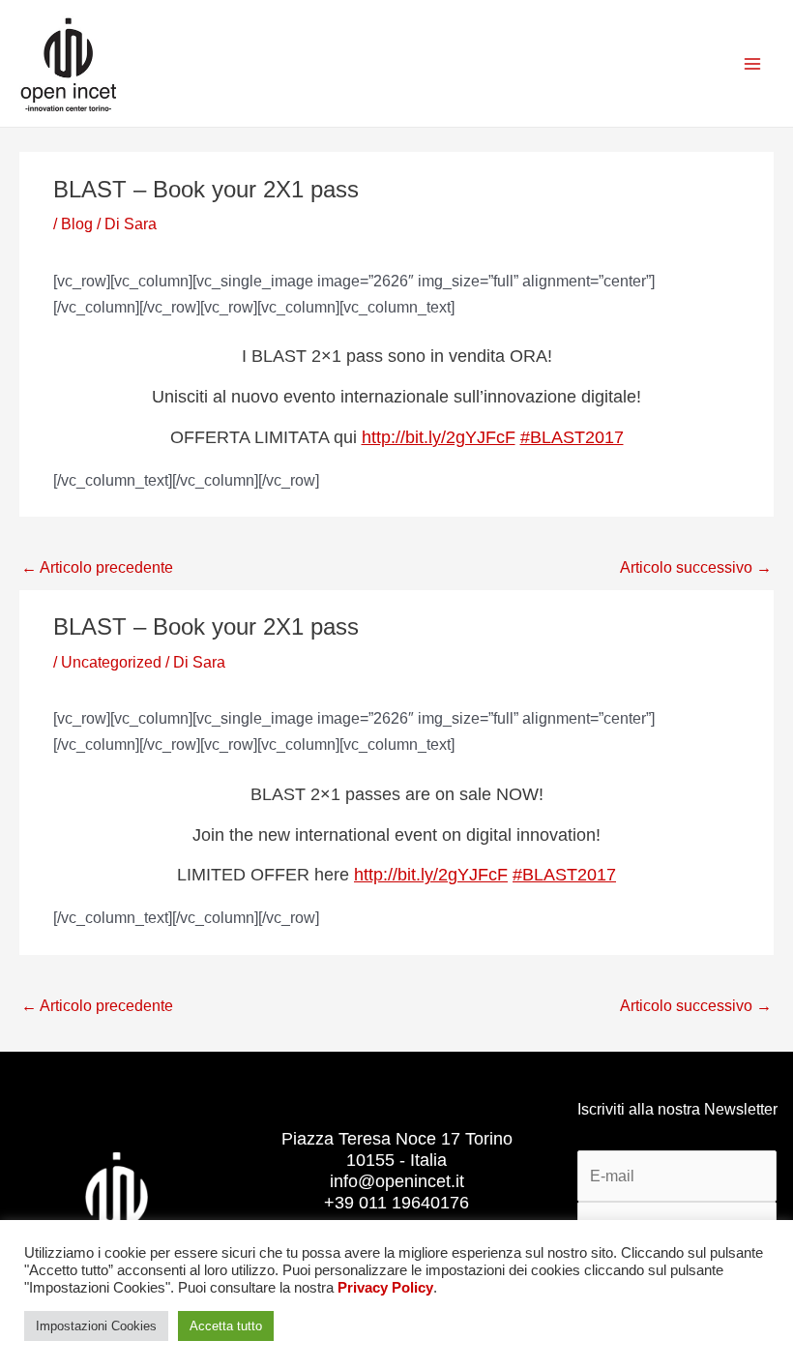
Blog (77, 223)
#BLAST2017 (572, 437)
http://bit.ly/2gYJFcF (438, 437)
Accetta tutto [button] (226, 1326)
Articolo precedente (97, 567)
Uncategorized (111, 661)
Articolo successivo (696, 567)
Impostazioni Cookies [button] (96, 1326)
